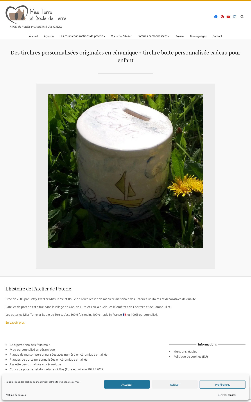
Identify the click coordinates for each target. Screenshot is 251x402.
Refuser (175, 384)
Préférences (222, 384)
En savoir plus (15, 322)
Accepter (126, 384)
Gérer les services (227, 394)
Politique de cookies (16, 394)
